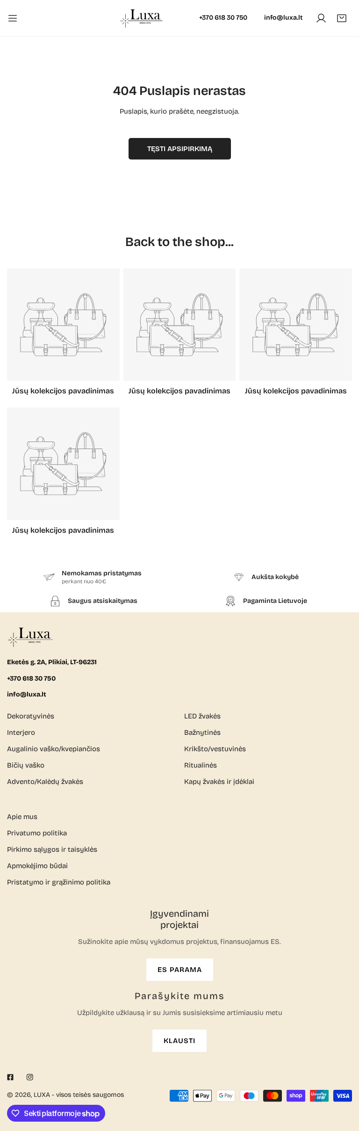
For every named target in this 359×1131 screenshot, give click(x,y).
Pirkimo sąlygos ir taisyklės (52, 849)
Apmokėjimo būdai (37, 866)
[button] (341, 18)
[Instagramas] (30, 1077)
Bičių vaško (25, 765)
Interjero (21, 732)
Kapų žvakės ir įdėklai (219, 781)
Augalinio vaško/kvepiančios (53, 749)
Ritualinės (200, 765)
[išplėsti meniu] (12, 18)
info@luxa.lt (283, 18)
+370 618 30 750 (223, 18)
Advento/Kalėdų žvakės (45, 781)
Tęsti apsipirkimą (179, 149)
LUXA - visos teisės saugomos (79, 1095)
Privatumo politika (37, 833)
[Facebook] (10, 1077)
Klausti (179, 1041)
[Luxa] (142, 18)
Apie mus (22, 816)
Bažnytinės (202, 732)
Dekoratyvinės (30, 716)
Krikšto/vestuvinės (215, 749)
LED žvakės (202, 716)
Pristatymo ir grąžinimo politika (58, 882)
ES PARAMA (180, 969)
